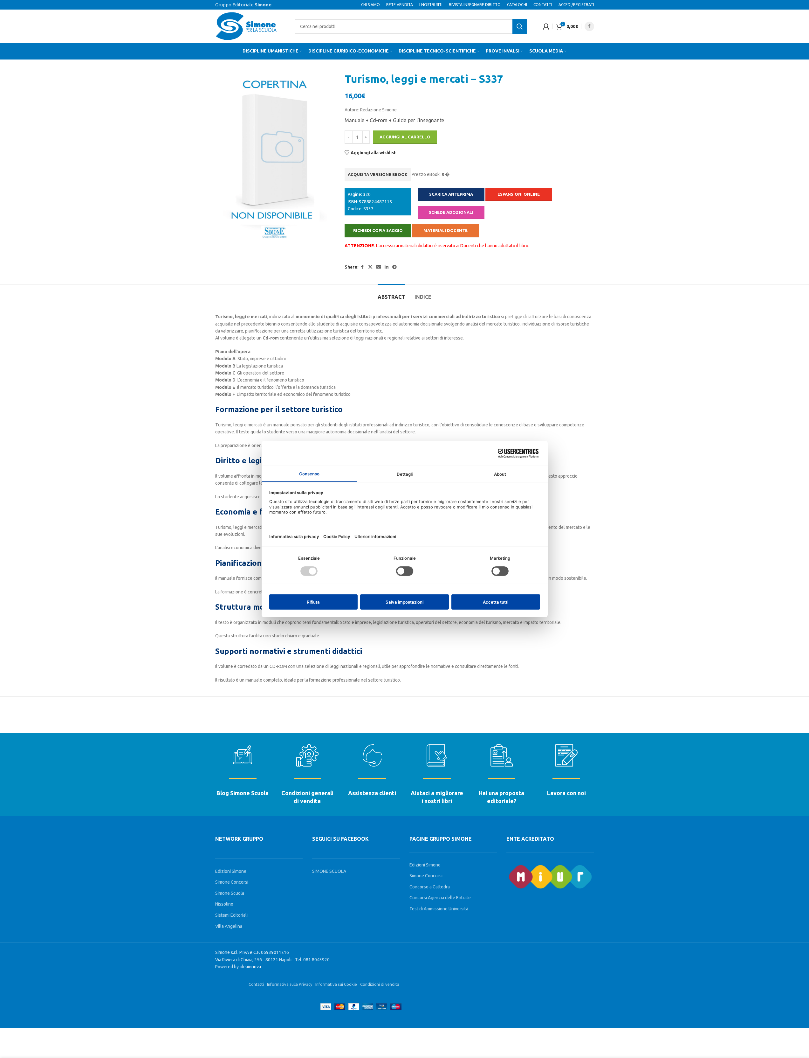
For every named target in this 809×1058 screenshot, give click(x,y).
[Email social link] (378, 267)
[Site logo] (247, 25)
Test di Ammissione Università (438, 908)
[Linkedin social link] (386, 267)
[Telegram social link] (394, 267)
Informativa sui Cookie (336, 984)
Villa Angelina (228, 926)
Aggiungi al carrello (405, 137)
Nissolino (224, 904)
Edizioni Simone (230, 871)
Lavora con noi (566, 793)
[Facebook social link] (589, 26)
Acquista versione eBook (378, 174)
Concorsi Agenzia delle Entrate (440, 897)
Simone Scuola (229, 893)
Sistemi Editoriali (231, 915)
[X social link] (370, 267)
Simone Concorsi (231, 882)
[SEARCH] (519, 26)
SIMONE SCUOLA (329, 871)
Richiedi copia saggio (378, 230)
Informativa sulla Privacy (289, 984)
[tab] (391, 294)
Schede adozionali (451, 212)
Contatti (256, 984)
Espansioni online (518, 194)
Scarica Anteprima (451, 194)
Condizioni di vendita (379, 984)
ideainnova (250, 966)
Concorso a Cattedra (429, 886)
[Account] (546, 26)
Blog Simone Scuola (242, 793)
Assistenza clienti (372, 793)
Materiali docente (445, 230)
